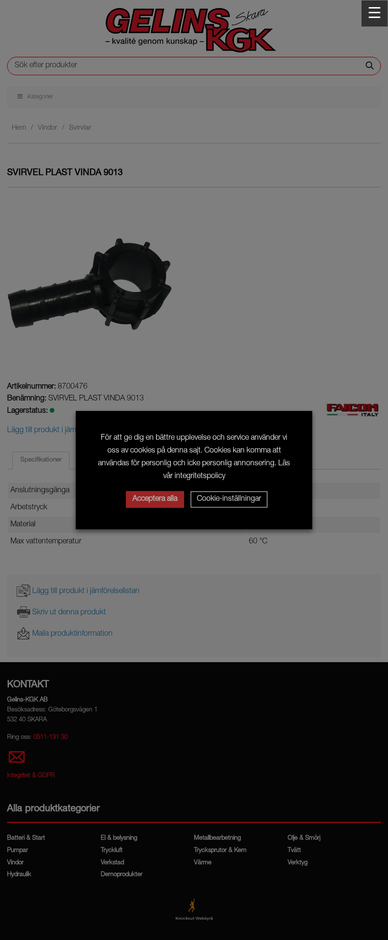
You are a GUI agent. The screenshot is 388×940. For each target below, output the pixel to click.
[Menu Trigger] (375, 13)
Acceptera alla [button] (154, 499)
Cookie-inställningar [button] (229, 499)
